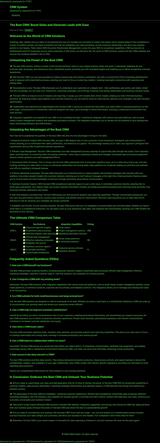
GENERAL (16, 15)
